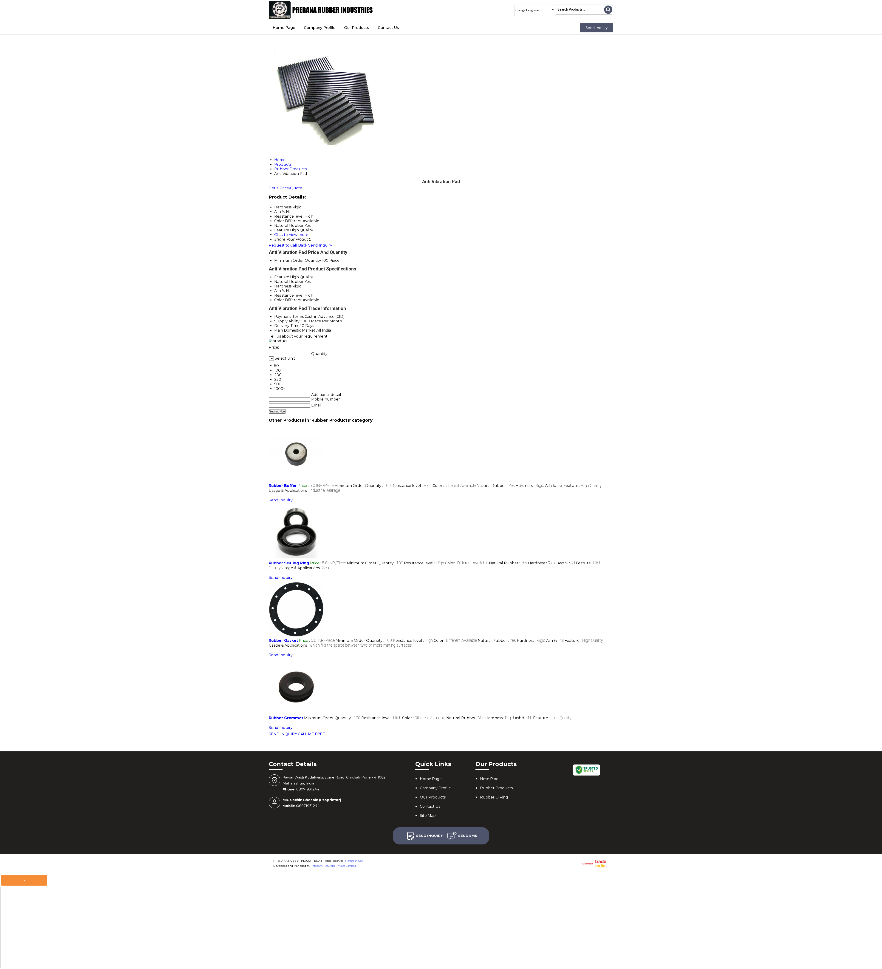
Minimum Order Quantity (297, 260)
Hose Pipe (489, 779)
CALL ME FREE (311, 734)
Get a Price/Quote (285, 188)
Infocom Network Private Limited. (334, 865)
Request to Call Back (288, 245)
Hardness (282, 286)
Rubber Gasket (283, 640)
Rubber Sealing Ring (289, 563)
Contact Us (388, 28)
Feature (281, 277)
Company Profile (319, 28)
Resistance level (289, 295)
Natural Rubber (289, 281)
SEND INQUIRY (283, 734)
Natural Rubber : (496, 485)
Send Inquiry (597, 28)
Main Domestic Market (294, 330)
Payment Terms (289, 316)
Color (279, 300)
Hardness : (530, 485)
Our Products (356, 28)
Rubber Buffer (283, 485)
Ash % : (554, 485)
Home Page (284, 28)
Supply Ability (287, 321)
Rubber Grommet (286, 718)
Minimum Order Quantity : (362, 485)
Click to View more (291, 235)
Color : (454, 485)
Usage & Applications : (304, 490)
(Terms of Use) (354, 860)
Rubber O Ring (494, 797)
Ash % (279, 291)
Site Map (428, 815)
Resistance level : (412, 485)
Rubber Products (496, 788)
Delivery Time (287, 326)
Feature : (582, 485)
